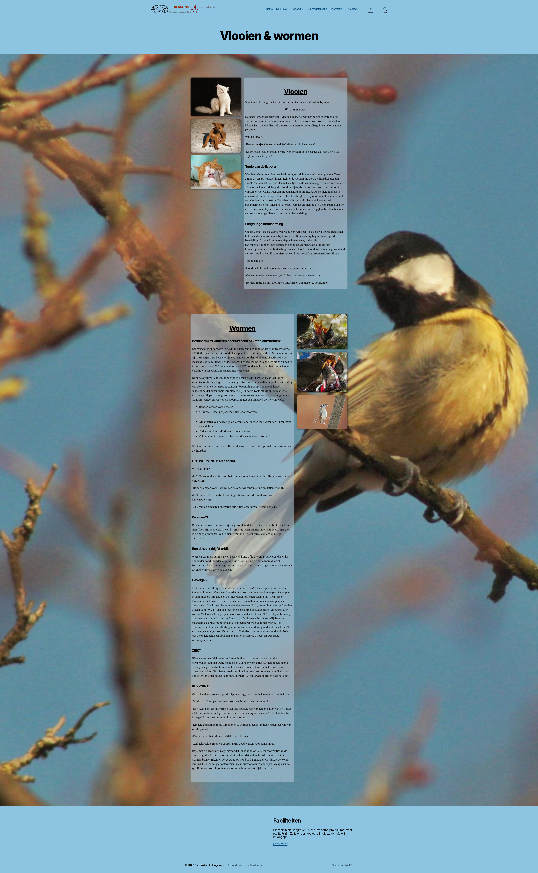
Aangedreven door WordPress (245, 865)
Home (269, 8)
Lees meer (280, 844)
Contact (352, 8)
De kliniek (281, 8)
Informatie (336, 8)
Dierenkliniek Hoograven (209, 865)
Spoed (297, 8)
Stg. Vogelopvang (317, 8)
